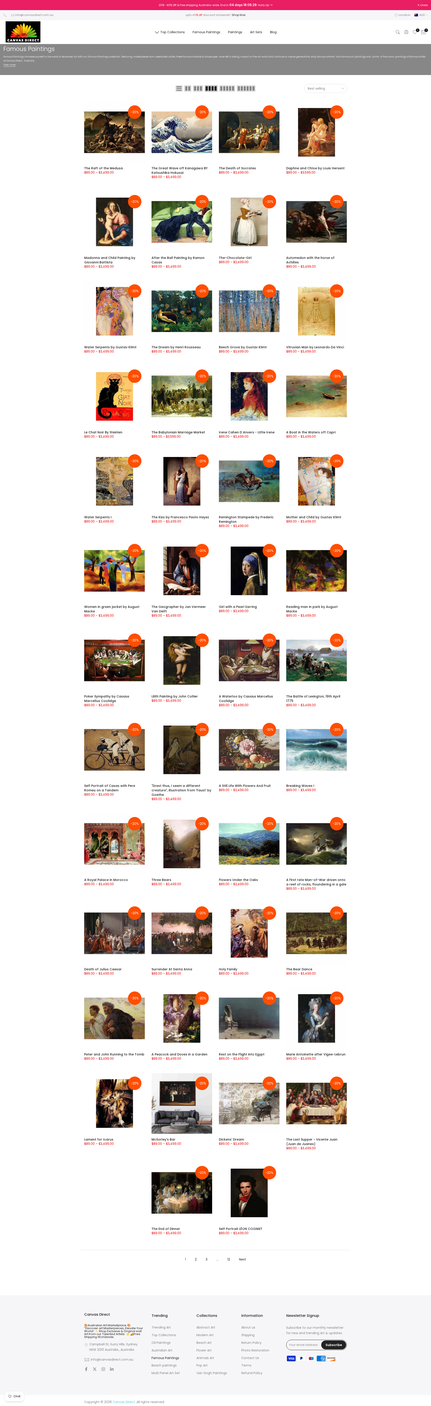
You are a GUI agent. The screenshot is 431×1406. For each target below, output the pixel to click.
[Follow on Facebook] (86, 1369)
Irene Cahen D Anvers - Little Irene (247, 432)
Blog (273, 32)
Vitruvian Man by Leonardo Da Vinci (315, 347)
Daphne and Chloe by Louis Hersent (315, 168)
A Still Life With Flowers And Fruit (245, 786)
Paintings (235, 32)
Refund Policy (251, 1373)
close (9, 5)
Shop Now (239, 15)
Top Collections (172, 32)
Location (404, 15)
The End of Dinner (166, 1229)
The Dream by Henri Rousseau (176, 347)
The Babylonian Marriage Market (178, 432)
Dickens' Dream (231, 1139)
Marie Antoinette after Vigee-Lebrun (315, 1054)
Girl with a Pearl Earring (238, 607)
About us (248, 1327)
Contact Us (250, 1358)
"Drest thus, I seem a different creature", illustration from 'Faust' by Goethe (181, 790)
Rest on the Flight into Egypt (241, 1054)
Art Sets (256, 32)
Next (242, 1259)
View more (9, 64)
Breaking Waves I (300, 786)
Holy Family (228, 969)
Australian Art (162, 1350)
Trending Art (161, 1327)
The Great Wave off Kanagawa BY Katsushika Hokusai (180, 170)
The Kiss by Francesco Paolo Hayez (180, 517)
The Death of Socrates (237, 168)
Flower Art (204, 1350)
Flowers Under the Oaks (238, 880)
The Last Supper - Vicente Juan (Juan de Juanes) (311, 1141)
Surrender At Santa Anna (172, 969)
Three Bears (161, 880)
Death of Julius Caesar (103, 969)
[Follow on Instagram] (103, 1369)
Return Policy (251, 1343)
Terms (246, 1365)
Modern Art (205, 1335)
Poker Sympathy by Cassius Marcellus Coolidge (106, 698)
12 (228, 1259)
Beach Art (204, 1343)
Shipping (248, 1335)
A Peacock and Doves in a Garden (179, 1054)
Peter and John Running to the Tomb (114, 1054)
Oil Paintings (161, 1343)
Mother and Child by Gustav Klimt (313, 517)
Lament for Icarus (98, 1139)
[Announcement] (215, 5)
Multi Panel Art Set (166, 1373)
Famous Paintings (206, 32)
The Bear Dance (299, 969)
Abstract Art (205, 1327)
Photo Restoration (255, 1350)
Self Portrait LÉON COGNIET (240, 1229)
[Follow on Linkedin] (112, 1369)
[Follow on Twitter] (95, 1369)
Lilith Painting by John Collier (175, 696)
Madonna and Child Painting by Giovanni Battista (109, 260)
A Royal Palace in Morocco (106, 880)
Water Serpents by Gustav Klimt (110, 347)
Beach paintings (164, 1365)
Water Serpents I (98, 517)
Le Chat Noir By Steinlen (103, 432)
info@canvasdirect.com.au (34, 15)
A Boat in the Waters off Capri (311, 432)
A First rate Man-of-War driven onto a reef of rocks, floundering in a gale (316, 882)
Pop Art (202, 1365)
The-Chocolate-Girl (235, 258)
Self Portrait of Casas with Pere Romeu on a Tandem (109, 788)
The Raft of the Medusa (103, 168)
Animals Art (205, 1358)
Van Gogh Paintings (211, 1373)
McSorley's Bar (163, 1139)
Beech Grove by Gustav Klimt (243, 347)
